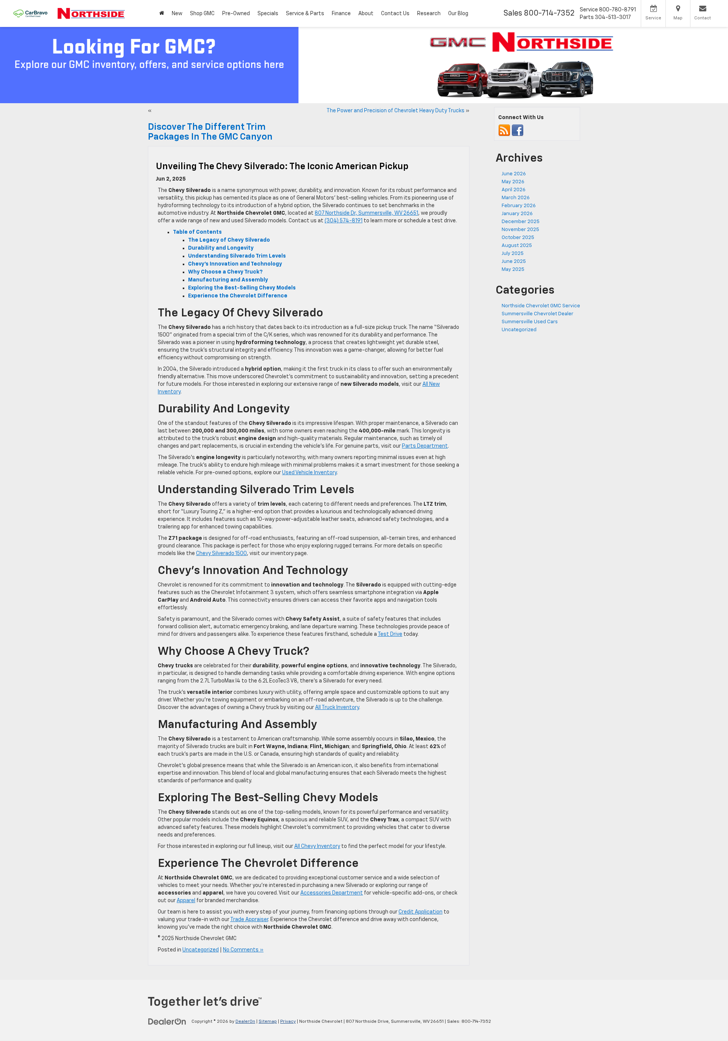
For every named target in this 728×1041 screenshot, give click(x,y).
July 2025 (513, 253)
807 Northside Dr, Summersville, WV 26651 (366, 213)
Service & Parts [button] (305, 13)
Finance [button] (341, 13)
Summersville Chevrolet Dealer (537, 313)
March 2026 (516, 197)
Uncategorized (200, 950)
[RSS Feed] (504, 130)
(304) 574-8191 (343, 220)
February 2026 (519, 205)
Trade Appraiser (249, 919)
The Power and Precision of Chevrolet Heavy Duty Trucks (395, 110)
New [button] (177, 13)
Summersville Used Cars (530, 321)
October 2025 (518, 237)
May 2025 (513, 269)
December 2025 (521, 221)
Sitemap (268, 1021)
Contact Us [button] (395, 13)
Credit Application (420, 912)
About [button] (365, 13)
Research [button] (429, 13)
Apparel (186, 900)
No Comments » (243, 950)
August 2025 (517, 245)
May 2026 (513, 181)
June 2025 (514, 261)
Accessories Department (331, 893)
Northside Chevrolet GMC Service (541, 305)
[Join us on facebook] (517, 130)
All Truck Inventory (337, 707)
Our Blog (458, 13)
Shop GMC (202, 13)
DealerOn (245, 1021)
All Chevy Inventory (317, 846)
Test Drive (390, 634)
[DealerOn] (167, 1021)
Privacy (288, 1021)
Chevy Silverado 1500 (221, 553)
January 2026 (517, 213)
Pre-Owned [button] (236, 13)
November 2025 (520, 229)
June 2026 (514, 173)
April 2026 (514, 189)
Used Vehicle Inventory (309, 472)
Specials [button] (267, 13)
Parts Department (425, 446)
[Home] (161, 13)
